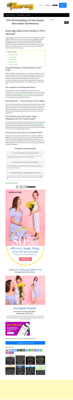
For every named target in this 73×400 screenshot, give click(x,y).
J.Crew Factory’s (16, 76)
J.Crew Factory (34, 142)
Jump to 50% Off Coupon (11, 183)
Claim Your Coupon (13, 64)
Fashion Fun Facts (13, 59)
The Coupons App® (36, 123)
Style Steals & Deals (13, 54)
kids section (24, 95)
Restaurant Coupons (23, 15)
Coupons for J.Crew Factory (25, 343)
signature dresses (17, 93)
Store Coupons (10, 15)
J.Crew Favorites (12, 57)
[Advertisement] (36, 390)
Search (52, 19)
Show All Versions (62, 5)
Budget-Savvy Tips (13, 62)
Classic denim (39, 92)
